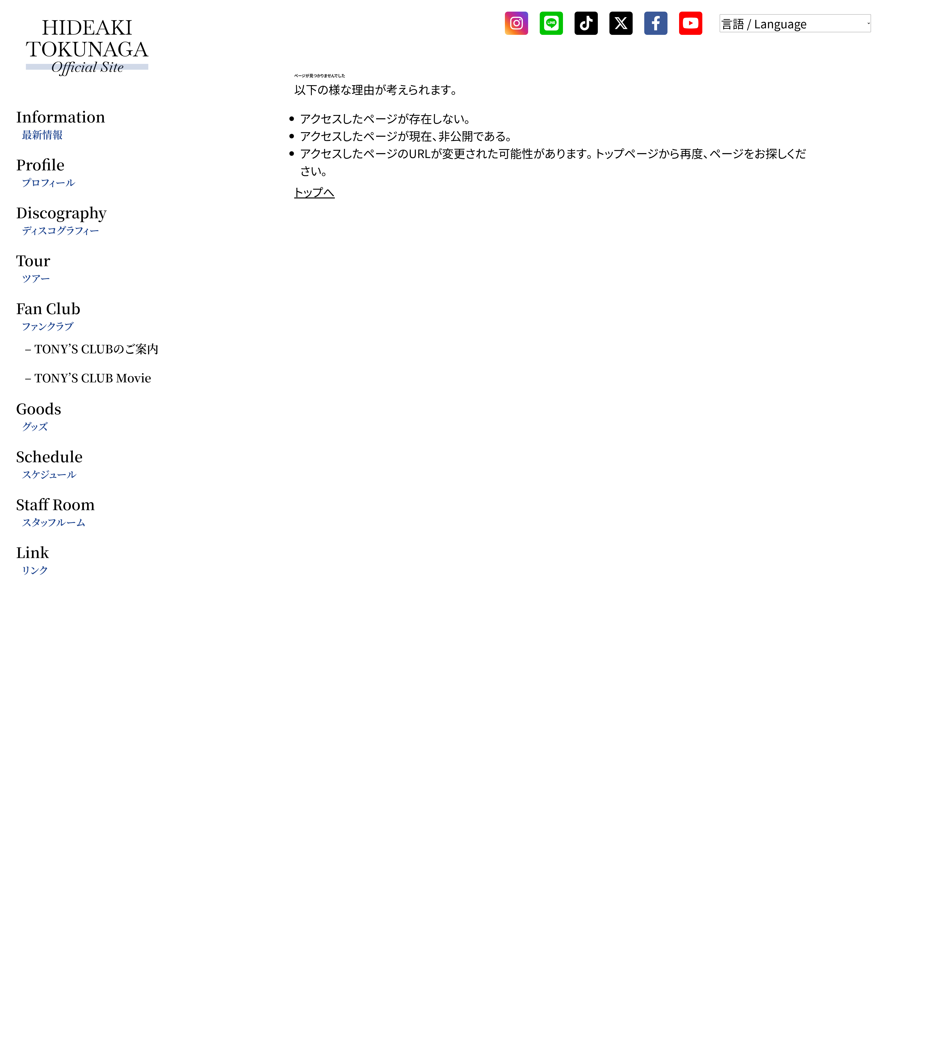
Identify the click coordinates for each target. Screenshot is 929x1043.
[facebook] (655, 23)
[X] (621, 23)
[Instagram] (516, 23)
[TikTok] (586, 23)
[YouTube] (690, 23)
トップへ (314, 191)
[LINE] (551, 23)
